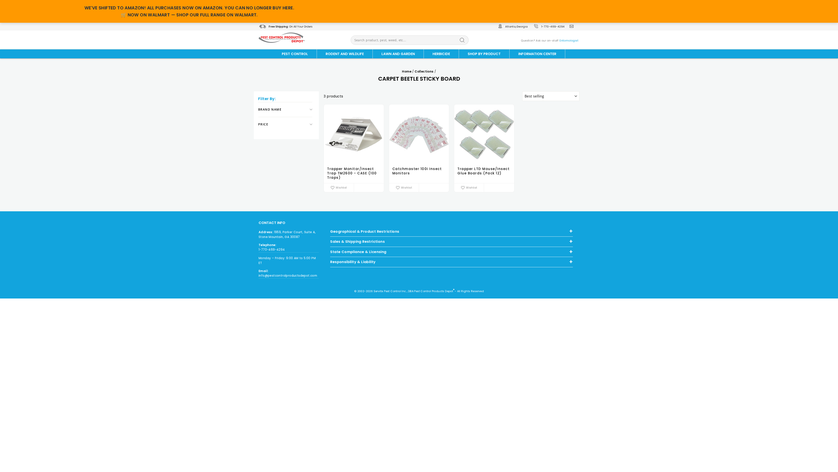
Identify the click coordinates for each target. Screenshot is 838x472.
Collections (424, 71)
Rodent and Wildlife (345, 53)
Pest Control (295, 53)
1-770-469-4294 (553, 26)
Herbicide (441, 53)
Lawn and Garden (398, 53)
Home (406, 71)
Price (263, 124)
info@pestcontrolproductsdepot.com (288, 276)
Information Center (537, 53)
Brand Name (270, 109)
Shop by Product (484, 53)
